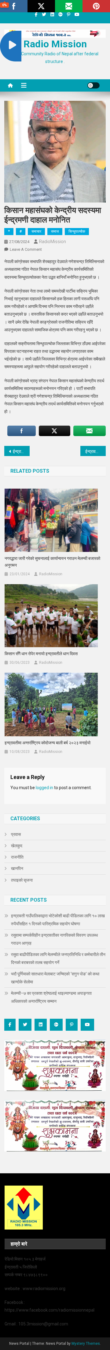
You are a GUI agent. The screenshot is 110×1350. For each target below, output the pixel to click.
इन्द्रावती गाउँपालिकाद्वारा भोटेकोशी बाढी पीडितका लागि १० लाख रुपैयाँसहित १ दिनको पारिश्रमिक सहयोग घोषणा (58, 919)
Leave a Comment (26, 249)
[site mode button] (93, 85)
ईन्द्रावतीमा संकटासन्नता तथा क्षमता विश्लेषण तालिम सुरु (21, 451)
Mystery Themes (86, 1343)
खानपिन (17, 868)
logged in (44, 787)
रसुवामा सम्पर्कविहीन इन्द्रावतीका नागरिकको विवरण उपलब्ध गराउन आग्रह (54, 939)
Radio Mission (55, 44)
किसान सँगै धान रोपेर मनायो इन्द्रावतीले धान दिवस (41, 653)
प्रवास (16, 834)
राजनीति (17, 857)
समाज (55, 231)
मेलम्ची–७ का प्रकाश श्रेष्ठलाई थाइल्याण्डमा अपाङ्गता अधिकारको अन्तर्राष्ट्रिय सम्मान (51, 997)
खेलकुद (16, 845)
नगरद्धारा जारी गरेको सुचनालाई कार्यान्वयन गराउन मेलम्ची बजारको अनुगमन (52, 562)
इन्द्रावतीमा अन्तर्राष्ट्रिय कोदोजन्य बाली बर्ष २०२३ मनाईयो (47, 742)
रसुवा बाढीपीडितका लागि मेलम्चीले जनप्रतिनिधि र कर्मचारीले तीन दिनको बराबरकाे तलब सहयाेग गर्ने (58, 958)
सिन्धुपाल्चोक (76, 231)
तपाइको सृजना (22, 880)
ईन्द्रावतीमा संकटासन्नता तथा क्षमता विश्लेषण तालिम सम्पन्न (95, 451)
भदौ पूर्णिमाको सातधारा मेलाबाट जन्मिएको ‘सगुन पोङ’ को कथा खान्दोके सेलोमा (55, 977)
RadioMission (52, 241)
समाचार (36, 231)
